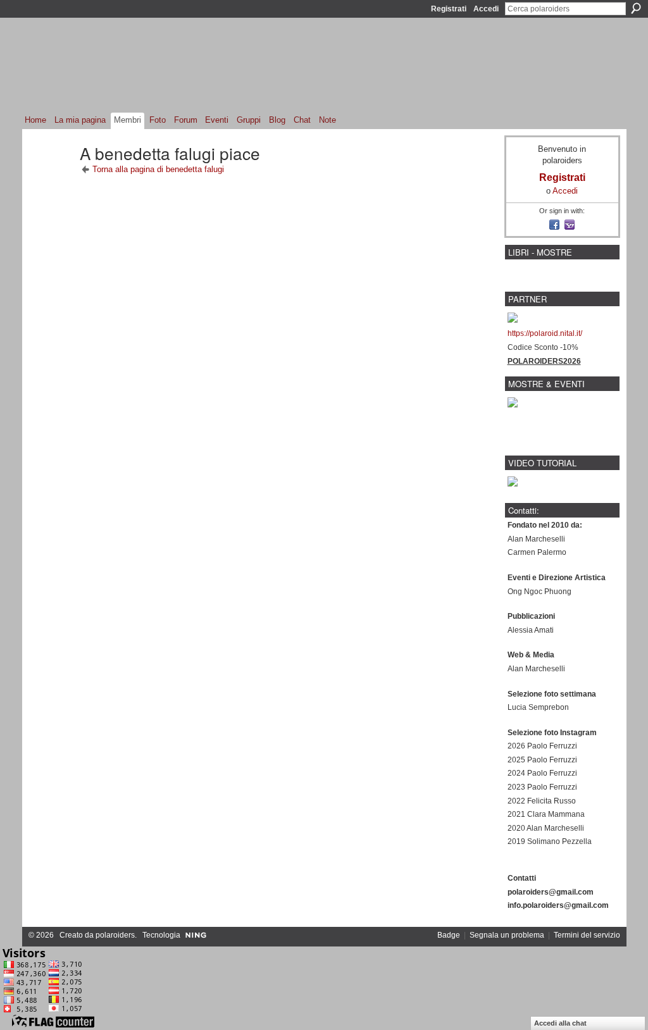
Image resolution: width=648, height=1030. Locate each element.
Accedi (486, 8)
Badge (448, 935)
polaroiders (115, 935)
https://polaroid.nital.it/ (545, 333)
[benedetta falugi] (52, 176)
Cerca (636, 8)
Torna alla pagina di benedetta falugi (158, 169)
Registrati (448, 8)
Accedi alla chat (560, 1023)
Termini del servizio (587, 935)
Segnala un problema (507, 935)
